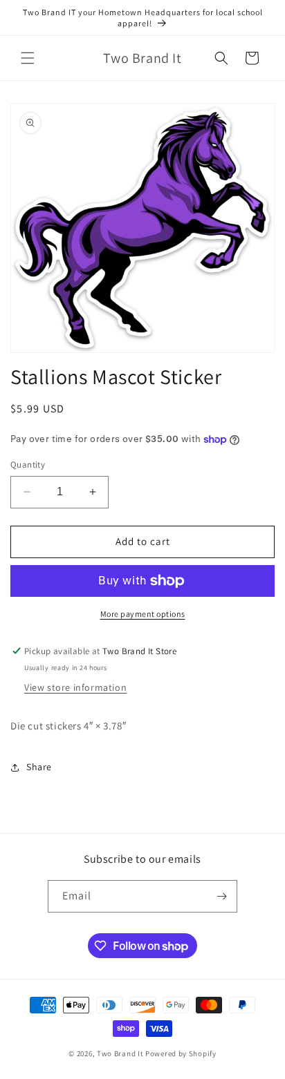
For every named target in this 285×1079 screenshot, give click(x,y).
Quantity (27, 464)
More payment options (142, 614)
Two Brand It (120, 1053)
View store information (75, 687)
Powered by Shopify (181, 1053)
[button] (27, 58)
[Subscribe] (221, 896)
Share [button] (39, 767)
